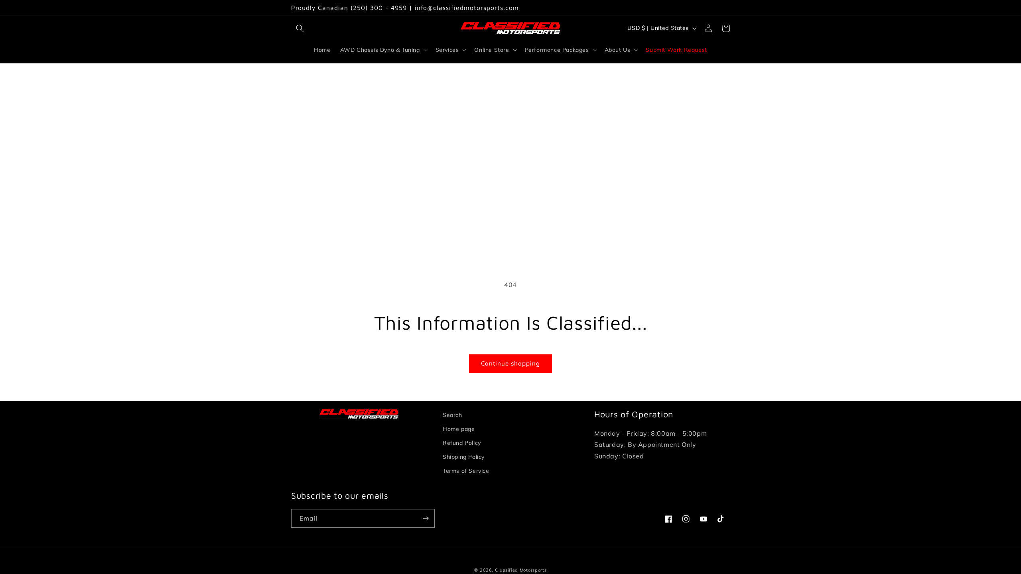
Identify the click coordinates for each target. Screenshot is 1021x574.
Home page (459, 428)
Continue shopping (510, 363)
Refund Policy (462, 442)
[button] (300, 28)
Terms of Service (466, 470)
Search (452, 415)
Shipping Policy (464, 456)
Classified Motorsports (520, 570)
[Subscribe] (425, 518)
